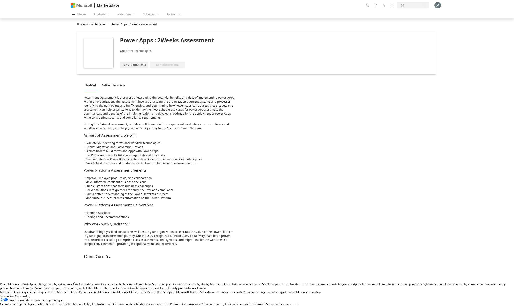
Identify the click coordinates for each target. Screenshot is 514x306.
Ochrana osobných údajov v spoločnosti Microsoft (276, 292)
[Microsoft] (81, 5)
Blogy (43, 284)
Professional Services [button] (91, 24)
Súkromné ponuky (164, 284)
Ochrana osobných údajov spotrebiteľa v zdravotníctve (36, 304)
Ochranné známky (212, 304)
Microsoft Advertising (131, 292)
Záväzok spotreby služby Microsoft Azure (204, 284)
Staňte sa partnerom (275, 284)
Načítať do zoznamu (303, 284)
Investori (315, 292)
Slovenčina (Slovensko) (15, 296)
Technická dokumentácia (135, 284)
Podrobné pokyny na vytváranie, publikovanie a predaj (431, 284)
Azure (74, 292)
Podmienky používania (185, 304)
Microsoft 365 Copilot (161, 292)
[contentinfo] (108, 24)
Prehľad (90, 85)
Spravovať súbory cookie (282, 304)
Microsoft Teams (187, 292)
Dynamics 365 (88, 292)
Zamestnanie (207, 292)
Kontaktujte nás (102, 304)
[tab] (92, 85)
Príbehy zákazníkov (59, 284)
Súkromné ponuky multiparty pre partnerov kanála (172, 288)
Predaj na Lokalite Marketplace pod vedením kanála (104, 288)
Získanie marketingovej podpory (339, 284)
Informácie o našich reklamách (245, 304)
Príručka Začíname (106, 284)
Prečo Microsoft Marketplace (19, 284)
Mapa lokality (82, 304)
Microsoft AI (8, 292)
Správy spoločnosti (229, 292)
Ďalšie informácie (113, 85)
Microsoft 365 (107, 292)
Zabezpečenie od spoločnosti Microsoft (43, 292)
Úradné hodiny (83, 284)
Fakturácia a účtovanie (246, 284)
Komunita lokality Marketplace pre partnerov (39, 288)
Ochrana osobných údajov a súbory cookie (141, 304)
